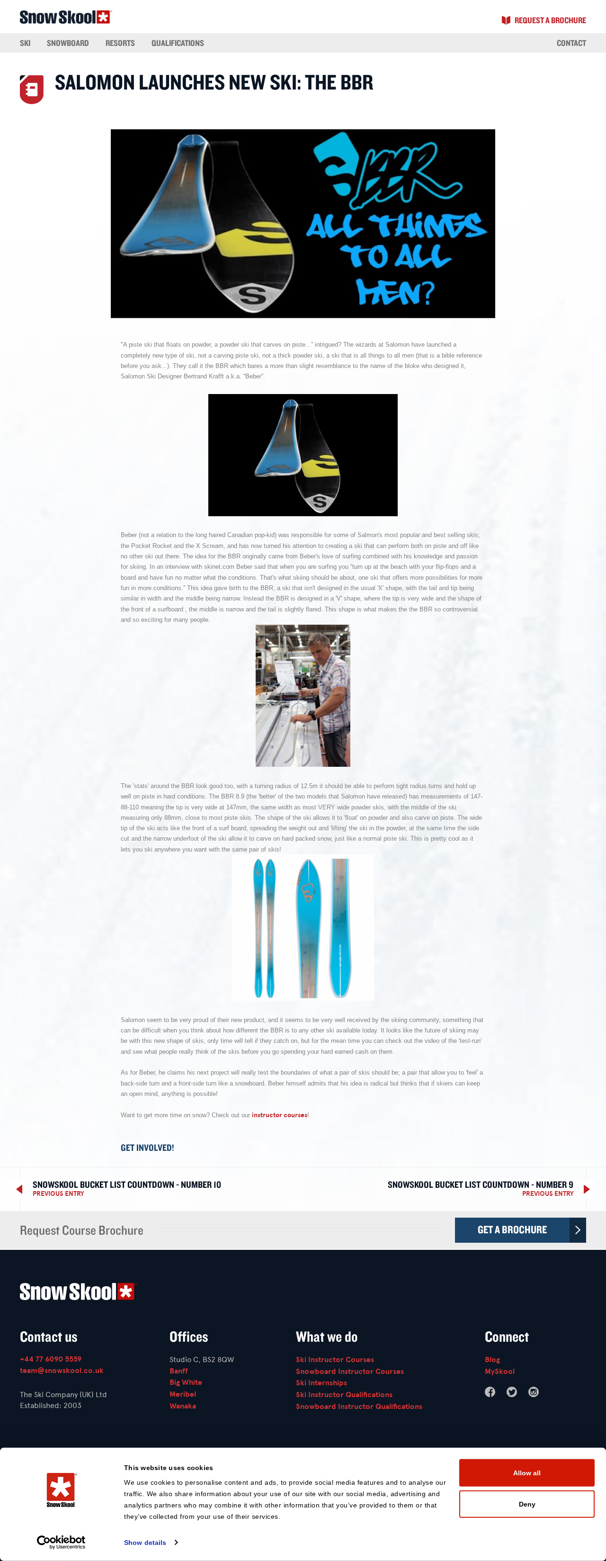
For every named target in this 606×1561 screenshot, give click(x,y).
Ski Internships (321, 1383)
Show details (145, 1542)
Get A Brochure (512, 1229)
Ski (25, 42)
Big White (185, 1382)
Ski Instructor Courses (335, 1359)
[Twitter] (512, 1392)
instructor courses (279, 1115)
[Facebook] (490, 1392)
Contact (571, 42)
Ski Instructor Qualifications (344, 1395)
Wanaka (182, 1406)
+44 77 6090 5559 (50, 1359)
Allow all (527, 1473)
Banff (178, 1371)
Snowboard (68, 42)
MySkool (500, 1371)
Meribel (182, 1394)
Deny (527, 1503)
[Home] (303, 1293)
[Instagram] (533, 1392)
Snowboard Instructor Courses (350, 1371)
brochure (550, 20)
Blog (492, 1359)
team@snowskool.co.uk (62, 1370)
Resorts (120, 42)
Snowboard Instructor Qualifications (359, 1406)
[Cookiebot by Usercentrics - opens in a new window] (61, 1542)
